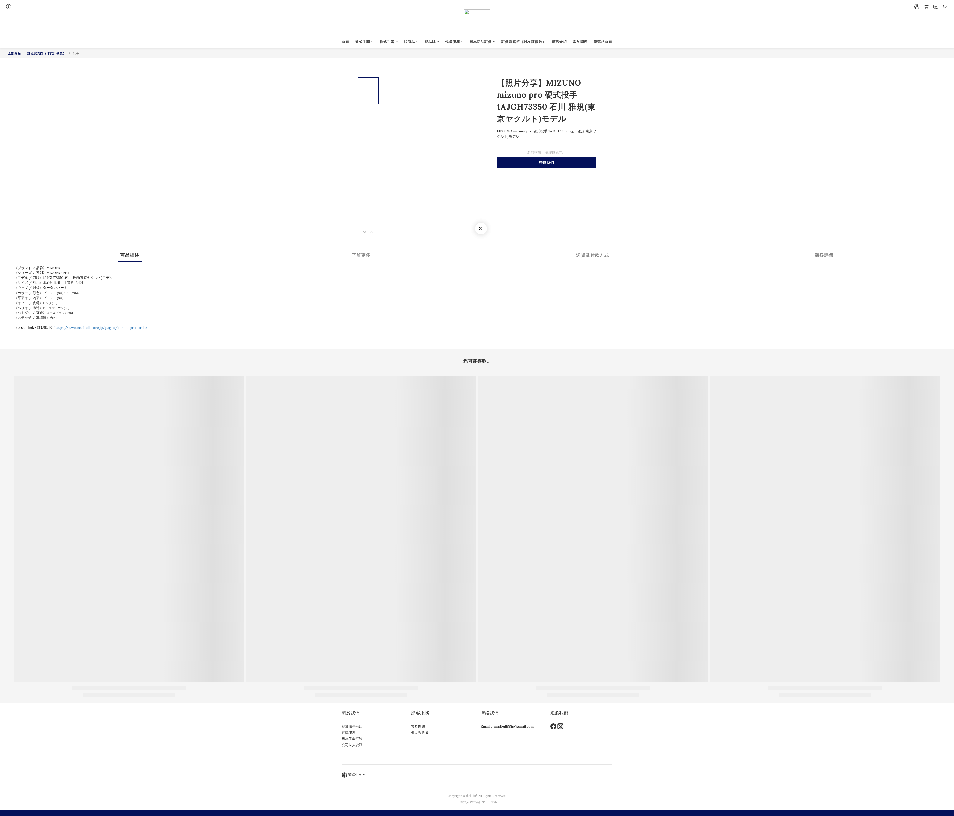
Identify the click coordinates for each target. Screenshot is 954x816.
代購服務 (452, 41)
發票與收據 (420, 732)
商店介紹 (559, 41)
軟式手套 (387, 41)
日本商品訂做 (481, 41)
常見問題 (580, 41)
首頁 (345, 41)
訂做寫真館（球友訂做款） (523, 41)
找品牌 (430, 41)
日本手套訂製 (352, 739)
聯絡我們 (546, 162)
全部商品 (14, 53)
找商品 (409, 41)
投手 (76, 53)
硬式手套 (362, 41)
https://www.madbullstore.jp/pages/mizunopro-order (100, 327)
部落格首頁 (603, 41)
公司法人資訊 (352, 745)
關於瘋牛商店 (352, 726)
